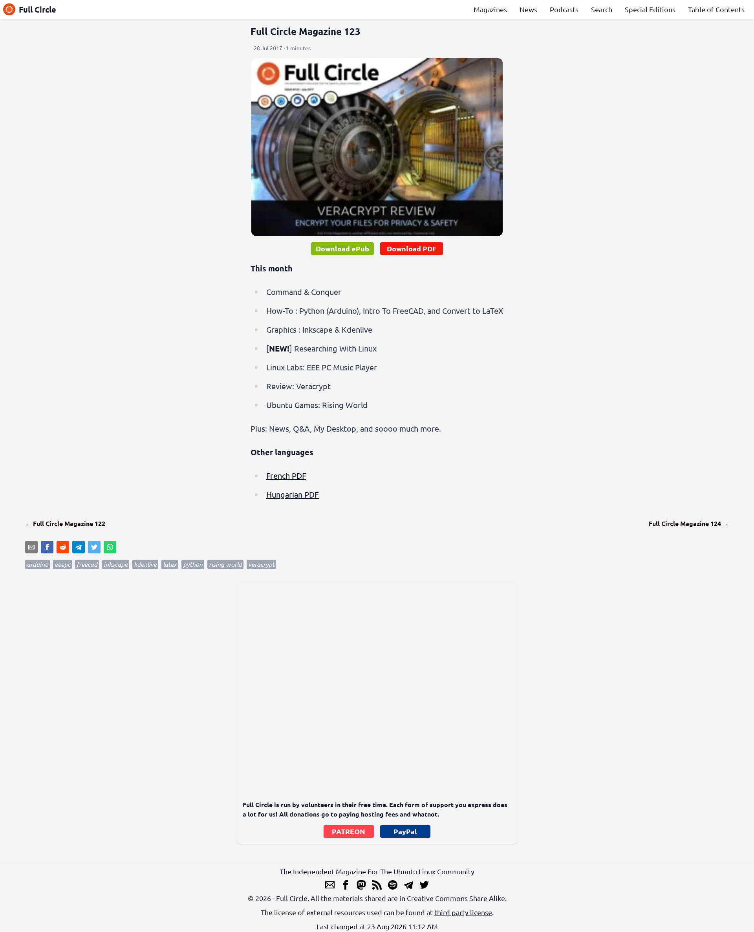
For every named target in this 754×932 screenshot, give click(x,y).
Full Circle (37, 9)
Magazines (490, 9)
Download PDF (411, 248)
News (528, 9)
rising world (225, 564)
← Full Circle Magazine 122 (65, 523)
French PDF (286, 475)
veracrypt (261, 564)
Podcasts (564, 9)
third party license (463, 912)
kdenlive (145, 564)
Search (601, 9)
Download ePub (342, 248)
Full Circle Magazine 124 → (689, 523)
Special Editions (650, 9)
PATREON (348, 831)
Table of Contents (716, 9)
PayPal (405, 831)
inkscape (116, 564)
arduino (37, 564)
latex (170, 564)
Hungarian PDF (292, 494)
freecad (87, 564)
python (193, 564)
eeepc (62, 564)
